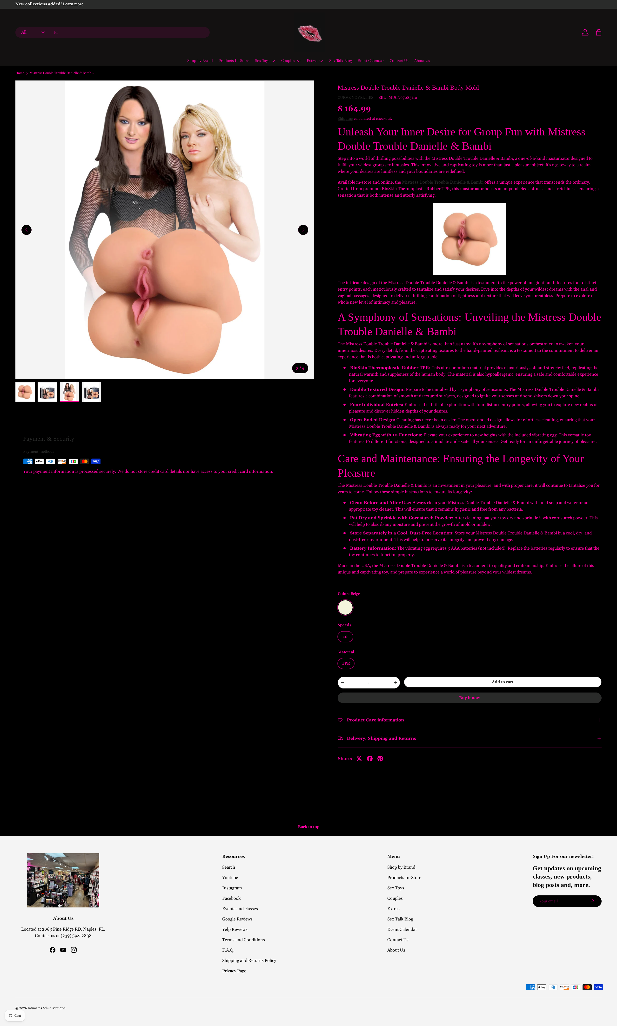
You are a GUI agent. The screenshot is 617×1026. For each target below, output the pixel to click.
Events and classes (240, 909)
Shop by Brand (200, 60)
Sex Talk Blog (340, 60)
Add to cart (502, 682)
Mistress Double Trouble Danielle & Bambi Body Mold (61, 73)
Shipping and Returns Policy (249, 960)
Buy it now (469, 697)
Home (19, 73)
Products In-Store (234, 60)
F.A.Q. (228, 950)
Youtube (230, 877)
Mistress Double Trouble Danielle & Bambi (442, 182)
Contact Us (399, 60)
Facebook (231, 898)
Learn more (73, 4)
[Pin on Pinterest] (380, 758)
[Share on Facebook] (369, 758)
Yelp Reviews (235, 929)
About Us (422, 60)
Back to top (308, 826)
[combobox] (112, 32)
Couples (288, 60)
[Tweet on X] (359, 758)
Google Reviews (237, 919)
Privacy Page (234, 971)
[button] (598, 32)
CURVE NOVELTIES (355, 97)
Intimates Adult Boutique (46, 1008)
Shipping (345, 118)
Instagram (232, 888)
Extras (312, 60)
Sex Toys (262, 60)
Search (228, 867)
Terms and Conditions (243, 940)
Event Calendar (371, 60)
